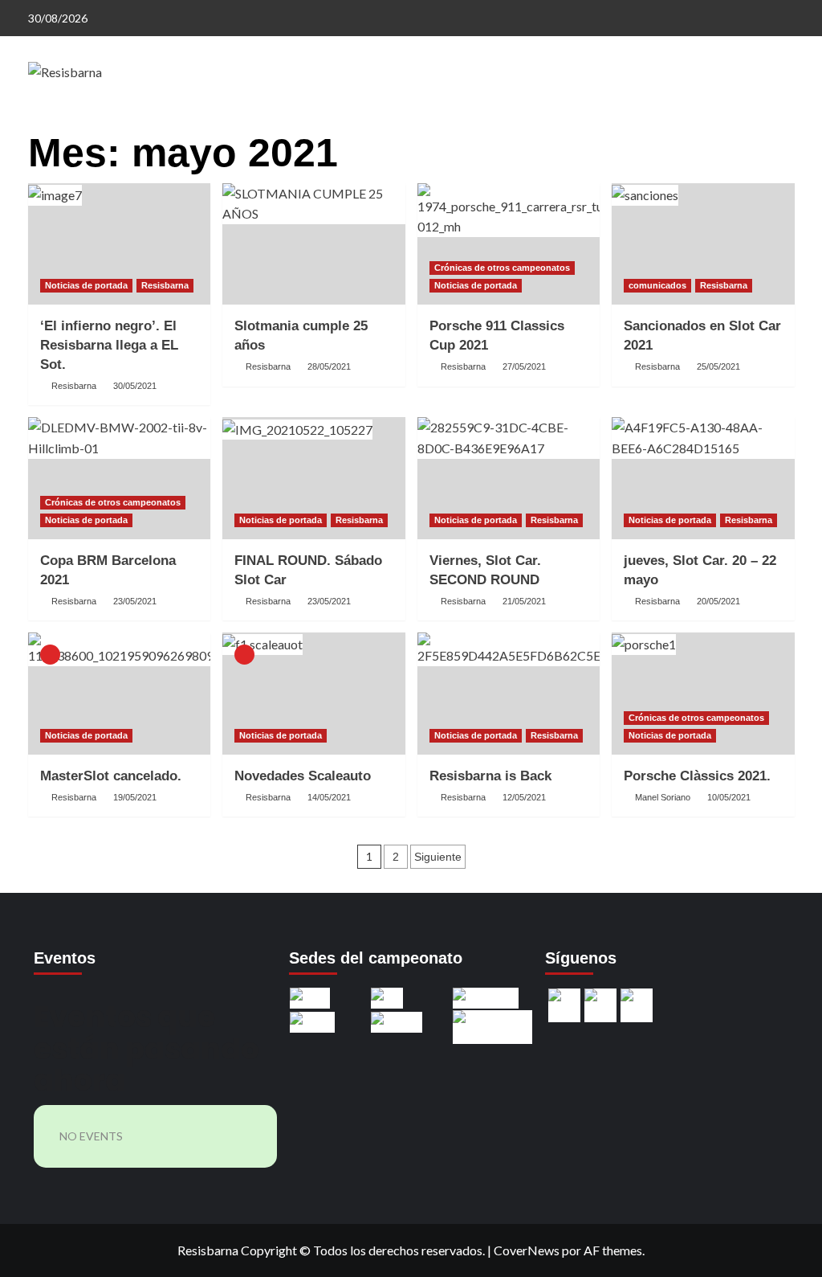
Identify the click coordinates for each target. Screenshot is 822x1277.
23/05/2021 (135, 601)
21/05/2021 (524, 601)
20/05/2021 (718, 601)
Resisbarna (165, 285)
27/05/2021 (524, 366)
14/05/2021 (329, 797)
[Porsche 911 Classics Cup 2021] (508, 244)
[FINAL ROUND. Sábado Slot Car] (313, 478)
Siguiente (438, 856)
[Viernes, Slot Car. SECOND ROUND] (508, 478)
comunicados (657, 285)
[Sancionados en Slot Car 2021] (703, 244)
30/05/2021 (135, 386)
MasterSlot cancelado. (110, 776)
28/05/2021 (329, 366)
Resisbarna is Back (490, 776)
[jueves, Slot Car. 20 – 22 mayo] (703, 478)
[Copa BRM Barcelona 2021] (119, 478)
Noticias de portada (86, 285)
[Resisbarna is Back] (508, 693)
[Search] (785, 127)
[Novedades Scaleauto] (313, 693)
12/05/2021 (524, 797)
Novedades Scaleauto (302, 776)
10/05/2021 (729, 797)
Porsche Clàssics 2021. (697, 776)
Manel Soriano (662, 797)
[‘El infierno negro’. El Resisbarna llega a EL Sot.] (119, 244)
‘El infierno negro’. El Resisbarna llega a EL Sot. (109, 345)
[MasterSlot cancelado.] (119, 693)
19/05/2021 (135, 797)
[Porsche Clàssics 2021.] (703, 693)
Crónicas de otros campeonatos (502, 267)
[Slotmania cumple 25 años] (313, 244)
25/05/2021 (718, 366)
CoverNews (527, 1250)
